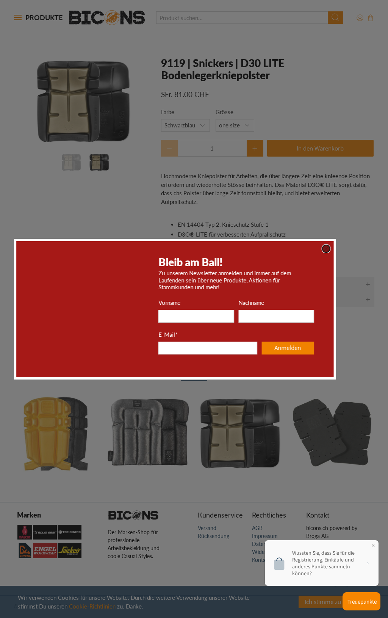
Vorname (188, 302)
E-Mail (186, 334)
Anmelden (307, 347)
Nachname (270, 302)
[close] (345, 249)
